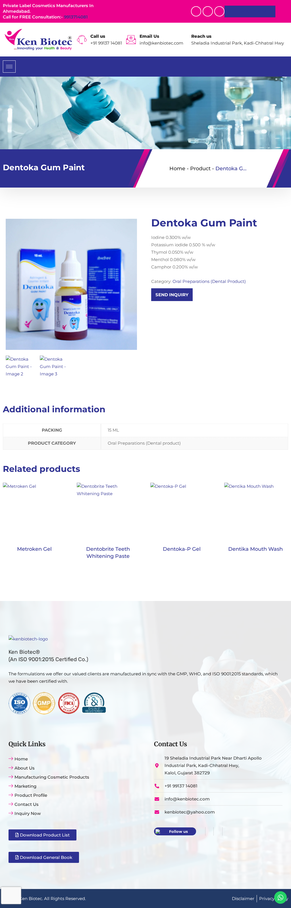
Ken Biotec (30, 898)
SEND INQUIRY (171, 294)
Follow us (178, 831)
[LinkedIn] (218, 831)
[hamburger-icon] (9, 66)
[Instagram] (219, 11)
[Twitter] (208, 11)
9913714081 (76, 17)
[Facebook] (196, 11)
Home (177, 168)
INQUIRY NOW (253, 11)
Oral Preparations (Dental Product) (209, 281)
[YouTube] (226, 831)
